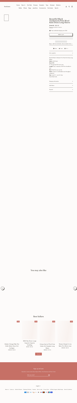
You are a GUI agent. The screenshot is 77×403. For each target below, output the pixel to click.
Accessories (42, 8)
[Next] (75, 288)
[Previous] (2, 288)
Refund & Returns (18, 389)
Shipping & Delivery (27, 389)
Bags (29, 8)
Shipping (51, 27)
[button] (61, 38)
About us (7, 389)
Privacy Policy (46, 389)
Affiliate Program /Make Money (56, 389)
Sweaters (41, 5)
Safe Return (51, 85)
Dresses (35, 5)
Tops (47, 5)
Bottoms (58, 5)
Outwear (52, 5)
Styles (20, 8)
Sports (56, 8)
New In (23, 5)
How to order (39, 389)
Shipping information (54, 81)
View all (38, 354)
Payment (51, 89)
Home (18, 5)
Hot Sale (29, 5)
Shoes (25, 8)
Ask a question (52, 53)
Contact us (12, 389)
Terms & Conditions (68, 389)
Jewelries (35, 8)
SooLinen (7, 6)
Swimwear (50, 8)
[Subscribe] (49, 375)
